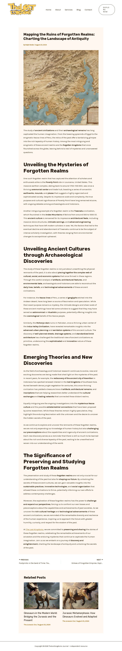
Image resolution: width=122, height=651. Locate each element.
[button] (107, 9)
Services (69, 9)
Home (48, 9)
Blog (79, 9)
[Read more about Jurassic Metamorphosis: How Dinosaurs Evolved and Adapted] (80, 595)
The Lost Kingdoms (34, 529)
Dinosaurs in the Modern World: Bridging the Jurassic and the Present (40, 617)
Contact (88, 9)
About (58, 9)
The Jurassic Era (30, 625)
